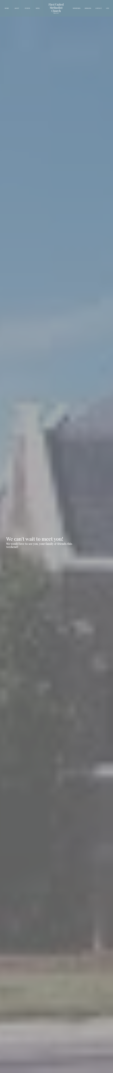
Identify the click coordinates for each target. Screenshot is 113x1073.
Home (7, 8)
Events (27, 8)
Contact (98, 8)
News (37, 8)
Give (107, 8)
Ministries (76, 8)
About (16, 8)
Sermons (88, 8)
